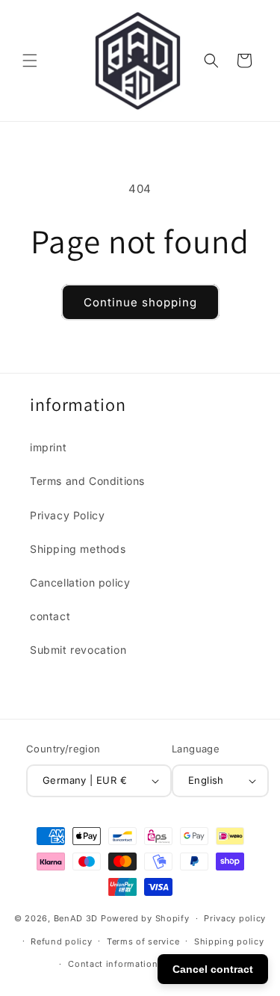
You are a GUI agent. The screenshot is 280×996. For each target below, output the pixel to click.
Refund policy (61, 941)
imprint (48, 447)
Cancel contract (212, 969)
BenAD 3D (76, 918)
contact (50, 616)
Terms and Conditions (87, 480)
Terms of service (143, 941)
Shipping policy (229, 941)
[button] (29, 60)
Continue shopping (140, 302)
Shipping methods (78, 548)
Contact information (113, 964)
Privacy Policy (67, 515)
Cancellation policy (80, 582)
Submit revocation (78, 649)
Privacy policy (235, 918)
